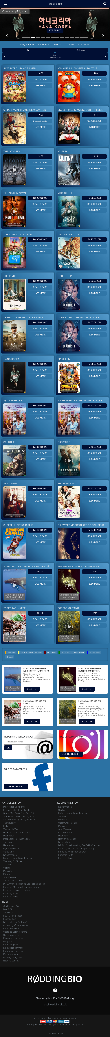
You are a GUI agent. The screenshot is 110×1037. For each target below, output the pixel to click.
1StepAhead (77, 1024)
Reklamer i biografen (13, 938)
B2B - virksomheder (12, 916)
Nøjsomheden (10, 855)
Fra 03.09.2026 (40, 447)
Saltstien (7, 864)
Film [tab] (28, 50)
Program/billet (27, 44)
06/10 (40, 571)
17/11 (94, 613)
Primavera (8, 874)
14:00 (40, 73)
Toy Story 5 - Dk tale (12, 861)
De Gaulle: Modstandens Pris (16, 832)
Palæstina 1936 (65, 832)
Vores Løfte (8, 851)
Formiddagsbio (10, 944)
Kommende (43, 44)
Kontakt (70, 44)
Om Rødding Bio (11, 906)
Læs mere (40, 85)
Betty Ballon (64, 842)
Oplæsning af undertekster (15, 925)
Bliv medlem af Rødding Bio (16, 922)
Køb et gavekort (11, 954)
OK (8, 747)
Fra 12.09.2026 (94, 488)
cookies (72, 1018)
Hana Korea (8, 845)
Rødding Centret (11, 960)
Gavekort (58, 44)
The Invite (7, 842)
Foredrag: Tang (10, 896)
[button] (6, 35)
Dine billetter (84, 44)
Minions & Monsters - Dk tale (16, 810)
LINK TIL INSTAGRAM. (72, 754)
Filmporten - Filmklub (13, 951)
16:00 (40, 115)
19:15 (95, 156)
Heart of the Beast (67, 839)
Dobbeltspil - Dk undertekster (16, 839)
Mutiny (6, 826)
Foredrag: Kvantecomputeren (17, 890)
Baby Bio (7, 941)
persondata (62, 1018)
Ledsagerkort (9, 919)
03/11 (40, 613)
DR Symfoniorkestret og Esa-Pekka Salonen (24, 884)
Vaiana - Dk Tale (10, 829)
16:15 (95, 115)
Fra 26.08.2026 (40, 198)
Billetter (32, 689)
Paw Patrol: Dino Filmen (14, 807)
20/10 (94, 571)
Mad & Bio (8, 909)
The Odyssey (9, 823)
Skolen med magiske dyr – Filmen (19, 819)
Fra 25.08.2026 (40, 364)
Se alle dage (40, 79)
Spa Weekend (9, 877)
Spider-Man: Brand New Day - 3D (18, 816)
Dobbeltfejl (63, 835)
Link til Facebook (16, 786)
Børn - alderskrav (11, 928)
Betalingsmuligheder (12, 957)
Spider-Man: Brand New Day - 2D (18, 813)
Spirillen (6, 868)
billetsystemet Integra (58, 1024)
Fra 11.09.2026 (40, 488)
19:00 (40, 156)
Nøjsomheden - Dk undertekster (18, 858)
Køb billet (55, 30)
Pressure (7, 871)
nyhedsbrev (39, 1018)
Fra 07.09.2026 (94, 322)
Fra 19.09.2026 (40, 530)
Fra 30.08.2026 (40, 239)
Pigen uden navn (11, 848)
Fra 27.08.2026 (40, 405)
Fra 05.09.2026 (94, 364)
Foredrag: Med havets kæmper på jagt (21, 887)
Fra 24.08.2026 (40, 281)
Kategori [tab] (81, 50)
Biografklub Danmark (13, 948)
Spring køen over (11, 935)
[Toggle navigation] (105, 4)
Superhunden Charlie (12, 880)
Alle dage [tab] (54, 56)
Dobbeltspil (8, 835)
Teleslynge (8, 912)
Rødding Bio (55, 3)
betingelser (51, 1018)
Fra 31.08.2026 (94, 405)
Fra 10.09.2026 (94, 447)
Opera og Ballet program (15, 932)
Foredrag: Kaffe (10, 893)
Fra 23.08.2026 (94, 239)
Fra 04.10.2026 (94, 530)
